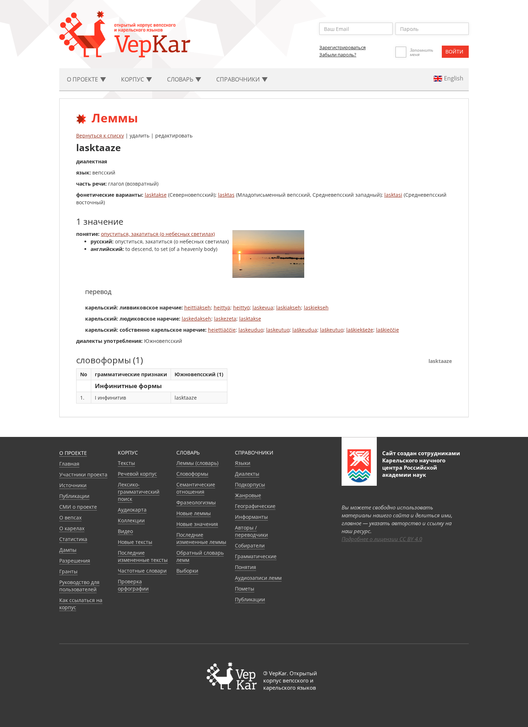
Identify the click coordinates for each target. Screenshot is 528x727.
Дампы (68, 549)
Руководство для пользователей (79, 586)
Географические (255, 506)
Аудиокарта (132, 509)
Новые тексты (135, 542)
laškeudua (304, 329)
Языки (242, 463)
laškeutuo (331, 329)
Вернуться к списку (100, 135)
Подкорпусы (250, 484)
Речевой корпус (137, 473)
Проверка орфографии (133, 585)
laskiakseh (288, 307)
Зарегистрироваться (342, 47)
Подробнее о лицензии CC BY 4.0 (382, 538)
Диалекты (247, 473)
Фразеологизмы (196, 502)
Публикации (74, 496)
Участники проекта (83, 474)
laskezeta (225, 318)
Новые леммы (193, 513)
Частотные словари (142, 570)
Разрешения (74, 560)
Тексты (126, 463)
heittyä (222, 307)
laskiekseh (316, 307)
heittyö (241, 307)
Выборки (187, 570)
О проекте (73, 452)
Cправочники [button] (238, 79)
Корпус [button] (133, 79)
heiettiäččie (222, 329)
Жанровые (248, 495)
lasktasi (393, 194)
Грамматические (256, 556)
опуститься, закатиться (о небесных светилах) (158, 233)
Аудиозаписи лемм (258, 577)
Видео (125, 531)
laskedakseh (196, 318)
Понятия (245, 567)
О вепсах (70, 517)
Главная (69, 463)
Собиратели (250, 545)
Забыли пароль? (337, 54)
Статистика (73, 539)
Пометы (244, 588)
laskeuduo (250, 329)
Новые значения (197, 524)
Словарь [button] (181, 79)
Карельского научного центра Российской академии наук (413, 467)
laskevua (263, 307)
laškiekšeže (359, 329)
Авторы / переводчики (251, 531)
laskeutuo (278, 329)
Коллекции (131, 520)
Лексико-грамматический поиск (138, 491)
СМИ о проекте (78, 506)
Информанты (251, 516)
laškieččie (387, 329)
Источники (73, 485)
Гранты (68, 571)
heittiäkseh (197, 307)
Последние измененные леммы (201, 538)
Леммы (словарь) (197, 463)
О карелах (71, 528)
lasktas (226, 194)
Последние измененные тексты (143, 556)
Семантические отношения (195, 488)
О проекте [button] (83, 79)
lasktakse (156, 194)
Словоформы (192, 473)
